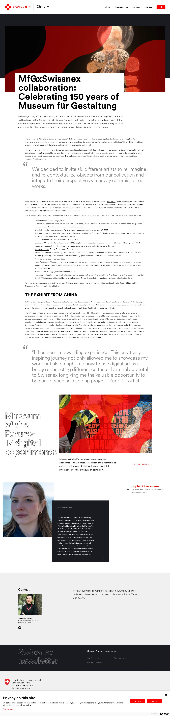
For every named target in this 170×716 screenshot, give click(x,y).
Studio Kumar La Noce (44, 230)
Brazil (111, 283)
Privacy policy (8, 709)
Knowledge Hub (121, 7)
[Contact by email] (19, 627)
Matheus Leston (42, 249)
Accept (138, 701)
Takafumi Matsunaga (44, 221)
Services (136, 7)
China (128, 283)
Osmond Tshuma (42, 272)
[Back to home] (18, 7)
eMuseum (111, 201)
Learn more (141, 464)
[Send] (151, 663)
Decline (154, 701)
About (107, 7)
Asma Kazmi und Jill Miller (46, 240)
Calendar (148, 7)
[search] (161, 7)
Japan (122, 283)
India (117, 283)
